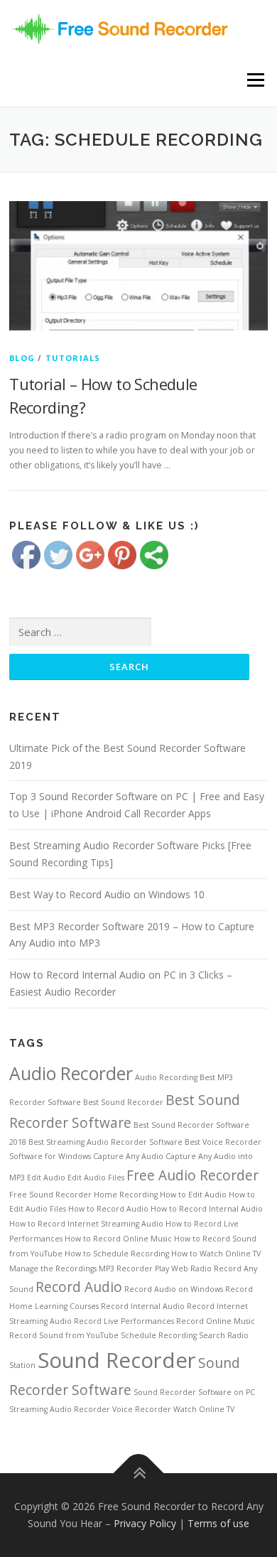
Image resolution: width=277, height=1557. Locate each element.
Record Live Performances (124, 1321)
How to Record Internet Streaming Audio (86, 1224)
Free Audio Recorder (192, 1175)
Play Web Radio (183, 1268)
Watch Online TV (203, 1409)
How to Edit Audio (193, 1195)
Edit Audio (46, 1177)
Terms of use (218, 1523)
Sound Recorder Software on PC (194, 1392)
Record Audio (79, 1287)
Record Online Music (215, 1321)
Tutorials (73, 357)
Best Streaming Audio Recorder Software (105, 1142)
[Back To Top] (139, 1473)
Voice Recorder (141, 1409)
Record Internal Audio (143, 1306)
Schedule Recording (159, 1335)
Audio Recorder (71, 1073)
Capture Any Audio (128, 1156)
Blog (22, 357)
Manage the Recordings (53, 1268)
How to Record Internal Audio (207, 1209)
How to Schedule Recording (117, 1254)
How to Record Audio (108, 1209)
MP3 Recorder (126, 1268)
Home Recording (126, 1195)
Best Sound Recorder (123, 1102)
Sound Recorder (117, 1360)
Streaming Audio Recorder (59, 1409)
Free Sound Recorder (50, 1195)
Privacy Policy (145, 1523)
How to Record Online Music (118, 1239)
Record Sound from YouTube (64, 1335)
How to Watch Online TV (216, 1254)
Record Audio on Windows (173, 1289)
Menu (254, 80)
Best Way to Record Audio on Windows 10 (107, 894)
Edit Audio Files (95, 1177)
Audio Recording (166, 1077)
